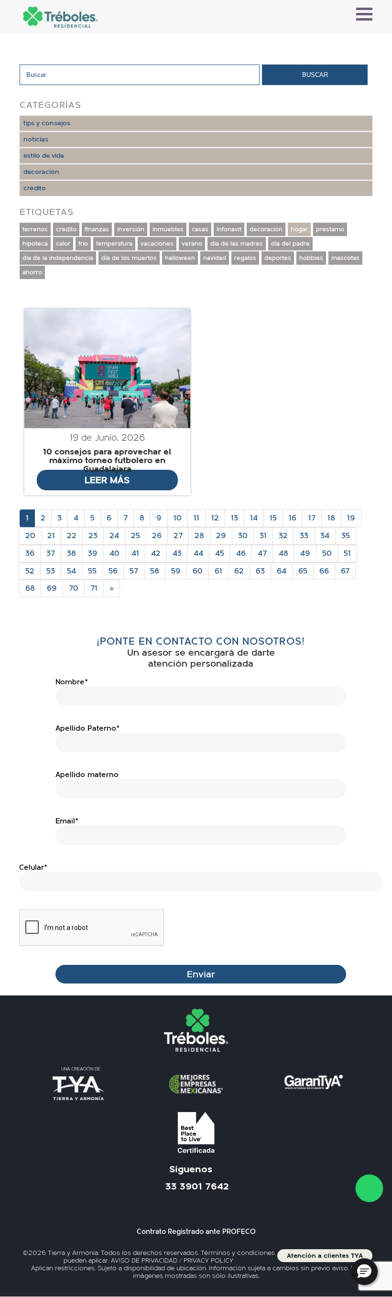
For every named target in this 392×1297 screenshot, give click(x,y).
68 (30, 588)
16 (292, 518)
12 (215, 518)
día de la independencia (57, 258)
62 (239, 571)
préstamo (330, 229)
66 (324, 571)
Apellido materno (87, 774)
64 (281, 571)
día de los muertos (129, 258)
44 (198, 553)
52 (29, 571)
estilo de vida (43, 156)
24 (114, 535)
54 (71, 571)
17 (312, 518)
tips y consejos (46, 123)
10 (178, 518)
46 (241, 553)
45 (219, 553)
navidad (214, 258)
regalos (245, 258)
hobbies (311, 258)
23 (93, 535)
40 (114, 553)
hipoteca (35, 244)
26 (157, 535)
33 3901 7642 (197, 1186)
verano (192, 244)
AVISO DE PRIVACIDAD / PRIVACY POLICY (172, 1261)
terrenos (35, 229)
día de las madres (236, 244)
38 (71, 553)
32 (283, 535)
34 (324, 535)
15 (273, 518)
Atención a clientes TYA (325, 1256)
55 (92, 571)
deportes (277, 258)
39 (93, 553)
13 (234, 518)
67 (345, 571)
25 (135, 535)
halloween (180, 258)
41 (135, 553)
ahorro (32, 272)
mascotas (345, 258)
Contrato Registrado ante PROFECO (196, 1232)
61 (218, 571)
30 (243, 535)
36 (29, 553)
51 (347, 553)
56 (113, 571)
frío (83, 244)
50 (327, 553)
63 (260, 571)
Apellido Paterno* (87, 728)
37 (50, 553)
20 (30, 535)
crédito (34, 188)
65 (302, 571)
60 (198, 571)
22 (71, 535)
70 (73, 588)
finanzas (97, 229)
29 (221, 535)
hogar (299, 229)
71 (94, 588)
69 (52, 588)
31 (263, 535)
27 (178, 535)
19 (351, 518)
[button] (364, 1271)
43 (177, 553)
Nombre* (71, 682)
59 (176, 571)
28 (199, 535)
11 (196, 518)
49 (305, 553)
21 (51, 535)
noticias (35, 139)
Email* (66, 821)
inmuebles (168, 229)
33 (304, 535)
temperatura (114, 244)
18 (331, 518)
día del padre (290, 244)
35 (345, 535)
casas (200, 229)
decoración (41, 172)
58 (154, 571)
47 (262, 553)
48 (283, 553)
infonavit (229, 229)
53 (50, 571)
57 (134, 571)
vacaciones (157, 244)
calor (63, 244)
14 (254, 518)
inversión (130, 229)
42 (156, 553)
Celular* (33, 867)
